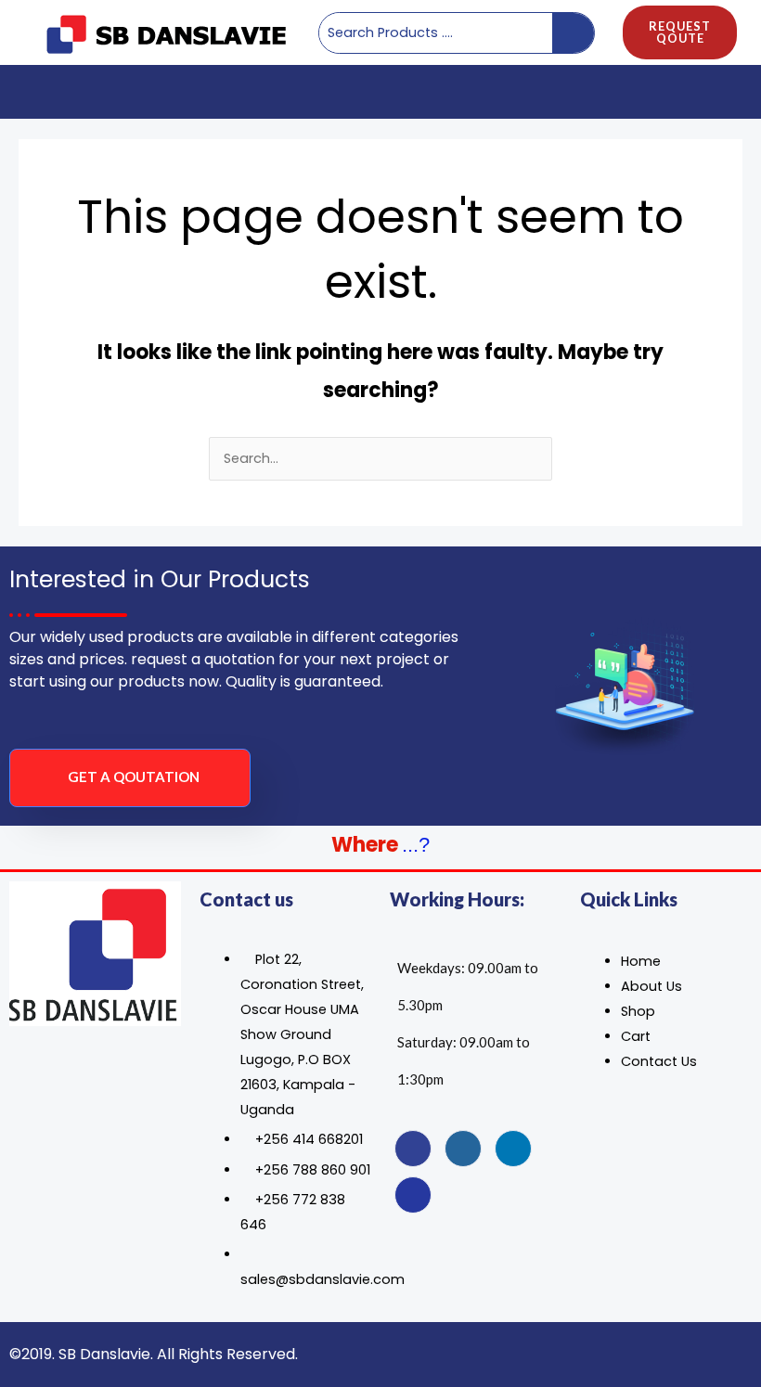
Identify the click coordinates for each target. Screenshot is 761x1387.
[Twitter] (463, 1148)
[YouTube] (413, 1195)
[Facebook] (413, 1148)
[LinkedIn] (513, 1148)
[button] (29, 91)
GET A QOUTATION (134, 776)
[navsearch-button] (722, 92)
